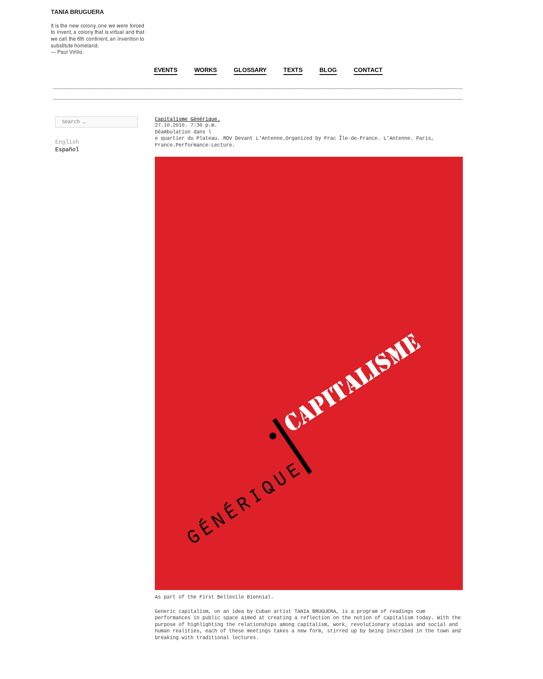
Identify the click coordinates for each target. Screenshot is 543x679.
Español (67, 149)
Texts (292, 70)
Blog (328, 70)
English (67, 142)
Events (165, 70)
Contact (368, 70)
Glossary (250, 70)
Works (205, 70)
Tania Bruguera (77, 11)
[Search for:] (96, 121)
